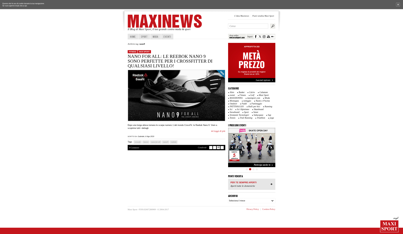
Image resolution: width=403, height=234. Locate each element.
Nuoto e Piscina (263, 101)
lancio (146, 142)
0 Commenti (134, 147)
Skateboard (259, 109)
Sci (231, 109)
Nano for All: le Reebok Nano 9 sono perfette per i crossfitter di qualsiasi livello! (170, 61)
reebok (173, 142)
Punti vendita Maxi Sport (263, 16)
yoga (272, 118)
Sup (269, 115)
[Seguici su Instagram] (264, 36)
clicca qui (23, 6)
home (133, 36)
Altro (232, 92)
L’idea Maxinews (241, 16)
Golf (252, 95)
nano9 (165, 142)
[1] (247, 169)
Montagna (234, 101)
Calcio (252, 92)
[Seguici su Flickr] (273, 36)
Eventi (167, 36)
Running (268, 106)
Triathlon (261, 118)
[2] (250, 169)
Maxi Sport (144, 52)
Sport (144, 36)
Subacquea (258, 115)
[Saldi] (251, 82)
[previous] (232, 147)
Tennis (232, 118)
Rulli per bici (254, 106)
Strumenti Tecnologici (239, 115)
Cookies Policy (268, 209)
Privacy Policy (253, 209)
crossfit (137, 142)
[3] (253, 169)
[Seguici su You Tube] (268, 36)
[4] (257, 169)
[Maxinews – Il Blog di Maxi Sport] (165, 21)
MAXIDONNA (236, 98)
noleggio (247, 101)
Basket (241, 92)
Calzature (263, 92)
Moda (155, 36)
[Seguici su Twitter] (260, 36)
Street (255, 112)
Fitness (132, 52)
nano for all (155, 142)
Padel (244, 103)
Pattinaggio (256, 103)
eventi (232, 95)
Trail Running (246, 118)
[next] (271, 147)
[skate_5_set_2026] (251, 147)
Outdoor (233, 103)
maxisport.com (253, 98)
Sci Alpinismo (243, 109)
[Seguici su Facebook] (256, 36)
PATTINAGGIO (237, 106)
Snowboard (234, 112)
